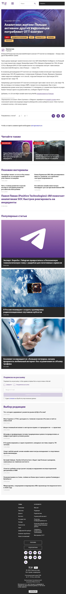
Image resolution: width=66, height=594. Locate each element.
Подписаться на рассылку (33, 394)
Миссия (36, 507)
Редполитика (38, 513)
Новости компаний (23, 536)
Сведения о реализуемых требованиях (38, 531)
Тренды (20, 522)
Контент (20, 516)
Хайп (19, 528)
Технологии (21, 525)
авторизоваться (36, 126)
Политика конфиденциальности (40, 520)
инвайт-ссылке (51, 99)
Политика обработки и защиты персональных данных (40, 525)
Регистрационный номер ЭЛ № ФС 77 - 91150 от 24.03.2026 (33, 576)
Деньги (20, 513)
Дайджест (9, 384)
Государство (22, 519)
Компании (21, 507)
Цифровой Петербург (24, 530)
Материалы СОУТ (39, 535)
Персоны (20, 510)
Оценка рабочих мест (40, 516)
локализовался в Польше (45, 94)
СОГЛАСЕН (33, 591)
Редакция (37, 510)
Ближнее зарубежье (24, 533)
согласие (11, 398)
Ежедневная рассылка (22, 384)
